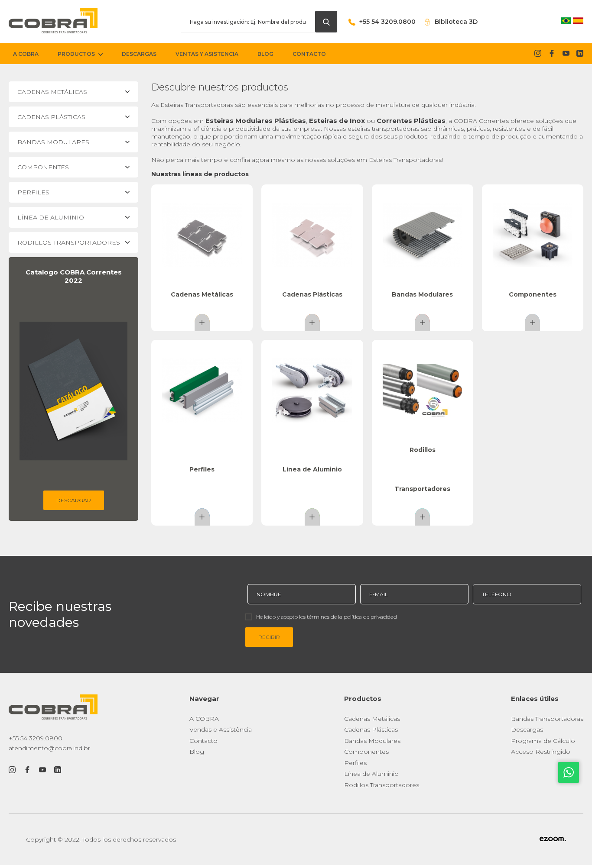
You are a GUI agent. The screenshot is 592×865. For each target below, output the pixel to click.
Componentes (366, 751)
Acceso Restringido (540, 751)
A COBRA (204, 719)
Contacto (203, 741)
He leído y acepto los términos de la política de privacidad (326, 616)
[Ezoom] (552, 839)
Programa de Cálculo (543, 741)
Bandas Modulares (372, 741)
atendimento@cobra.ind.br (49, 748)
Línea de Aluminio (371, 774)
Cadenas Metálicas (372, 719)
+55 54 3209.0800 (35, 738)
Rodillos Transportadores (381, 785)
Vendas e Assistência (220, 729)
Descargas (527, 729)
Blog (196, 751)
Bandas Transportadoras (547, 719)
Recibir (269, 637)
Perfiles (355, 763)
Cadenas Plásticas (371, 729)
